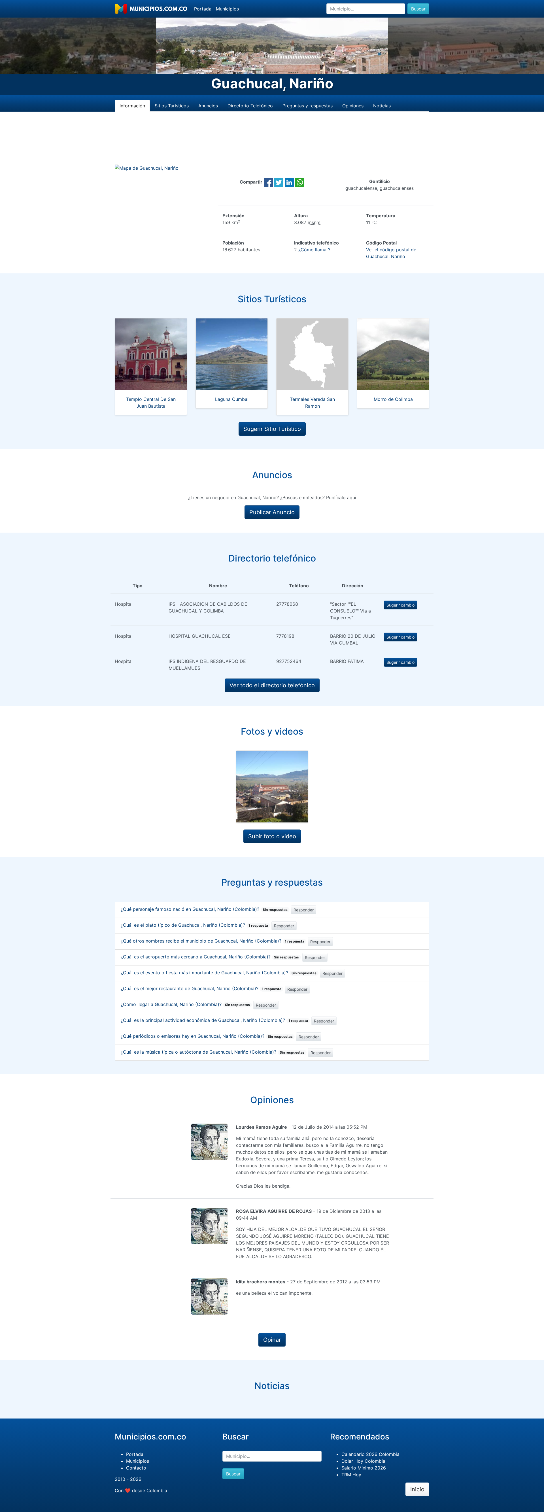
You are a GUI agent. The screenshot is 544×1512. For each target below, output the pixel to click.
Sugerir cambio (400, 605)
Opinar (272, 1339)
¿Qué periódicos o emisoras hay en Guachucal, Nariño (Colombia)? (207, 1036)
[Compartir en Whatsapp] (299, 182)
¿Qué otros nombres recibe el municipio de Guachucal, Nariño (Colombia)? (212, 941)
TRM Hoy (351, 1474)
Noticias (382, 106)
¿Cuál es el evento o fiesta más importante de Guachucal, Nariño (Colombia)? (218, 972)
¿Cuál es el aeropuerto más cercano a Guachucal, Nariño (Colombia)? (210, 957)
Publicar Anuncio (272, 512)
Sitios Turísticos (172, 106)
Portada (202, 9)
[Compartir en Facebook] (268, 182)
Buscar (418, 9)
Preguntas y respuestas (307, 106)
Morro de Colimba (393, 399)
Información (132, 106)
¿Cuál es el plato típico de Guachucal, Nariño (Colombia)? (194, 925)
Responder (304, 909)
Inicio (417, 1489)
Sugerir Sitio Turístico (272, 429)
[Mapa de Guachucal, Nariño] (146, 168)
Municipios (227, 9)
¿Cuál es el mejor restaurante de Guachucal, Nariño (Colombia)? (201, 988)
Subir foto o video (272, 836)
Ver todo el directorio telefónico (272, 685)
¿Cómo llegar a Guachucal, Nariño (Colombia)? (185, 1004)
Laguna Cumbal (231, 399)
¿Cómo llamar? (314, 249)
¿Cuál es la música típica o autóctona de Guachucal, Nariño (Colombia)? (213, 1052)
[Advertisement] (272, 145)
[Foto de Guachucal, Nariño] (272, 786)
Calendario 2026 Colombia (370, 1454)
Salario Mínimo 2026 (363, 1468)
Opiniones (353, 106)
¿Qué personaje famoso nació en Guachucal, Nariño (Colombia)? (204, 909)
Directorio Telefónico (250, 106)
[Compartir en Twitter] (278, 182)
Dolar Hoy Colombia (363, 1461)
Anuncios (208, 106)
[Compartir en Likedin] (289, 182)
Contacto (136, 1468)
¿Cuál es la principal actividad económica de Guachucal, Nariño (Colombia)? (214, 1020)
